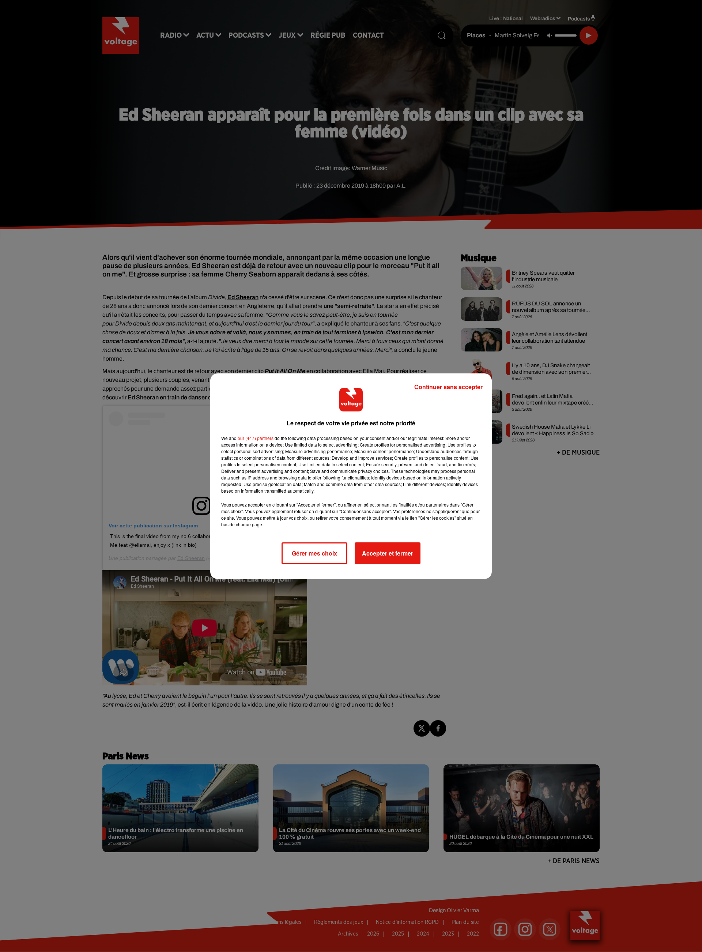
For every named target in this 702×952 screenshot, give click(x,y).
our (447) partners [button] (255, 438)
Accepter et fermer (387, 553)
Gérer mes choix (314, 553)
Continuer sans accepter (448, 387)
